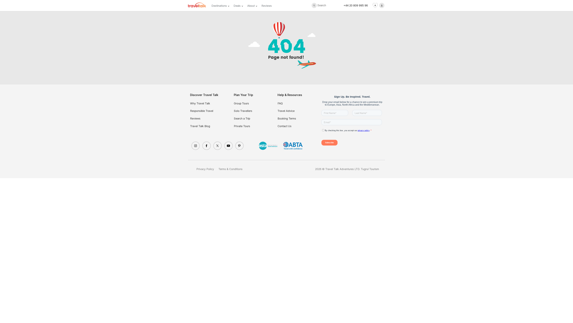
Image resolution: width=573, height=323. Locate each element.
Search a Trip (242, 118)
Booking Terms (287, 118)
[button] (319, 5)
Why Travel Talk (200, 103)
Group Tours (241, 103)
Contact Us (284, 126)
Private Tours (242, 126)
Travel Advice (286, 110)
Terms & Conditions (230, 169)
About (251, 5)
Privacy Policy (205, 169)
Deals (237, 5)
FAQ (280, 103)
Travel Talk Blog (200, 126)
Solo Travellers (243, 110)
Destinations (219, 5)
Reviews (266, 5)
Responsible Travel (201, 110)
